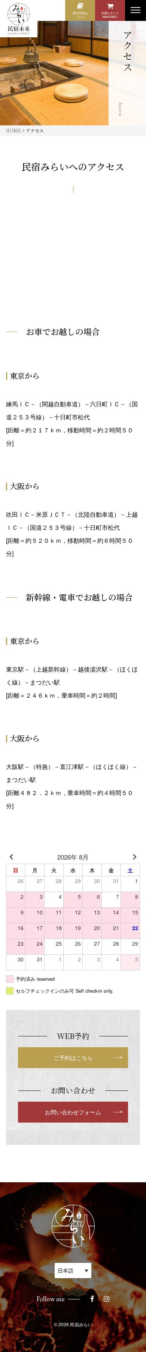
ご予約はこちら (73, 1057)
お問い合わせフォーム (73, 1112)
